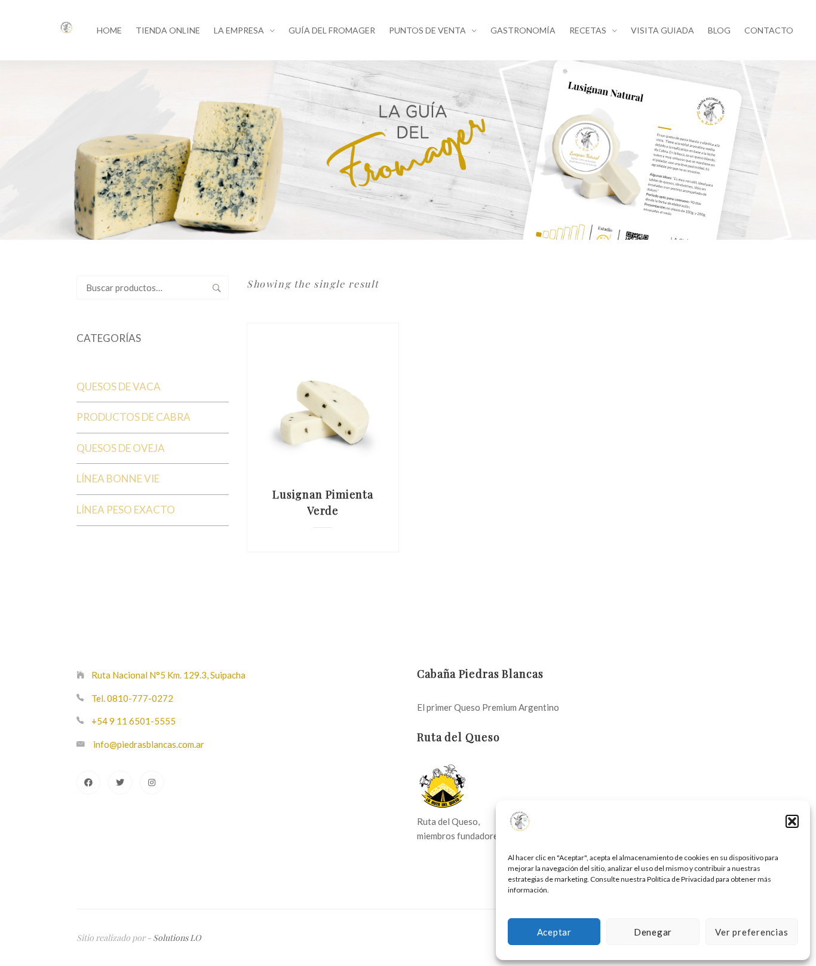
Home (109, 30)
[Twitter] (120, 782)
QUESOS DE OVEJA (120, 448)
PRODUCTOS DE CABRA (133, 417)
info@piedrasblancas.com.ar (148, 744)
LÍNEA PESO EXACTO (125, 509)
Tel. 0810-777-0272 (132, 698)
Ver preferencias (751, 932)
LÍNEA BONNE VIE (117, 478)
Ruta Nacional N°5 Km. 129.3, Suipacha (168, 675)
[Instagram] (152, 782)
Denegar (653, 932)
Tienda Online (168, 30)
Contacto (768, 30)
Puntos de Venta (427, 30)
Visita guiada (662, 30)
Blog (719, 30)
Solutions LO (177, 937)
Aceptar (554, 932)
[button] (792, 821)
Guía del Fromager (332, 30)
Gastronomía (523, 30)
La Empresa (239, 30)
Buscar (217, 287)
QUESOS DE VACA (118, 386)
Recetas (587, 30)
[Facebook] (88, 782)
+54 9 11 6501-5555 (133, 721)
